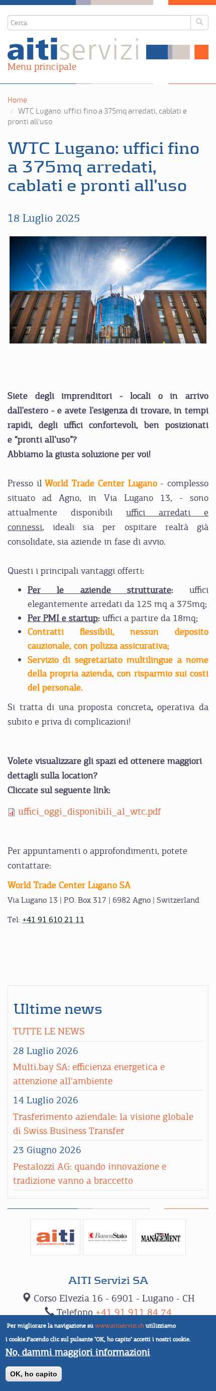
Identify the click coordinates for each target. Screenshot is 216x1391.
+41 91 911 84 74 (133, 1312)
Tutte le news (48, 1031)
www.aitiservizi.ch (119, 1325)
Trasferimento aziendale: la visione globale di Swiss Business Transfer (103, 1124)
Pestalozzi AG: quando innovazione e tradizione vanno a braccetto (89, 1173)
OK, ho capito (33, 1374)
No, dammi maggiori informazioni (78, 1352)
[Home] (108, 49)
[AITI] (55, 1237)
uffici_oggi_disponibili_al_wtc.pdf (89, 811)
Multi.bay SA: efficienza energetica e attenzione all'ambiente (89, 1074)
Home (17, 100)
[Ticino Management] (160, 1237)
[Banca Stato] (108, 1237)
